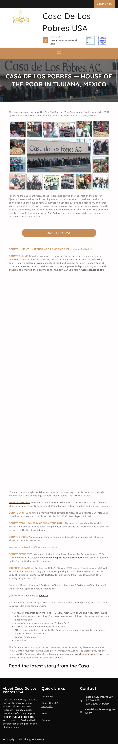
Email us (43, 595)
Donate (45, 720)
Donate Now (104, 3)
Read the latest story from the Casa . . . (52, 666)
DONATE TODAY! (59, 233)
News (44, 713)
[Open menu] (59, 53)
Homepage (47, 696)
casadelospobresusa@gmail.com (64, 557)
